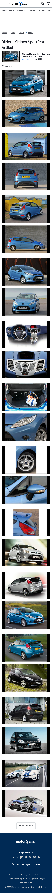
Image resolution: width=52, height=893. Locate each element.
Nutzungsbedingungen (35, 879)
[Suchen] (42, 3)
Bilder (42, 10)
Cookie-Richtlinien (35, 875)
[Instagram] (30, 857)
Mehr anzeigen (26, 826)
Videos (33, 10)
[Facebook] (13, 857)
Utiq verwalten (26, 882)
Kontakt (36, 864)
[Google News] (26, 857)
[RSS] (38, 857)
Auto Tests (26, 59)
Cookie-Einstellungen (15, 879)
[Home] (18, 3)
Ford (13, 33)
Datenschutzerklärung (18, 875)
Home (4, 33)
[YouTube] (34, 857)
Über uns (16, 864)
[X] (17, 857)
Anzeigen (26, 864)
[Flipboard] (21, 857)
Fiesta (21, 33)
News (4, 10)
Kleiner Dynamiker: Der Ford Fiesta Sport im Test (36, 55)
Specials (20, 10)
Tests (11, 10)
